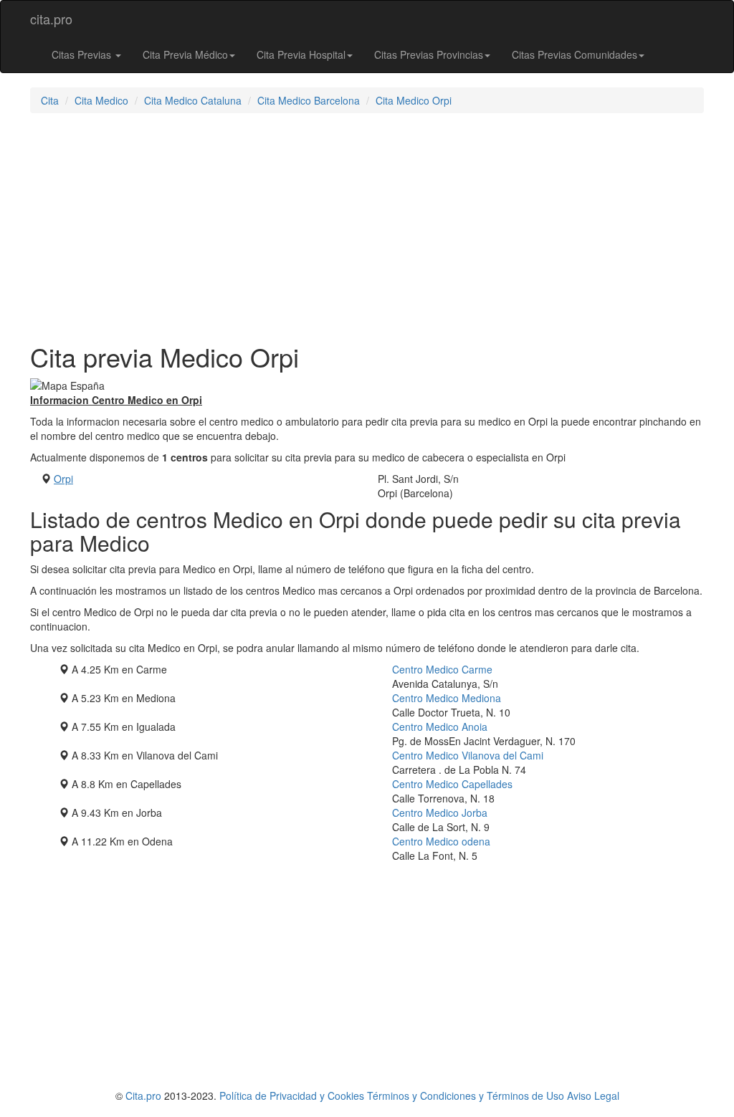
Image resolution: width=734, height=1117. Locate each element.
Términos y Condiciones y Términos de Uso (465, 1095)
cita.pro (51, 18)
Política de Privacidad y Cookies (291, 1095)
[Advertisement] (367, 228)
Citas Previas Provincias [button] (428, 54)
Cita (50, 100)
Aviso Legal (593, 1095)
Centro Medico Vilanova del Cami (467, 755)
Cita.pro (143, 1095)
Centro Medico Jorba (439, 812)
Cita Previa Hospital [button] (301, 54)
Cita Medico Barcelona (308, 100)
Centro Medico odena (441, 841)
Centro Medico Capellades (452, 784)
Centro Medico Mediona (446, 698)
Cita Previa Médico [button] (185, 54)
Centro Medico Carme (442, 669)
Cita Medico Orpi (414, 100)
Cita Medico (101, 100)
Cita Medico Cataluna (193, 100)
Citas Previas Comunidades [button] (574, 54)
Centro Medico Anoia (439, 726)
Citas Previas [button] (83, 54)
